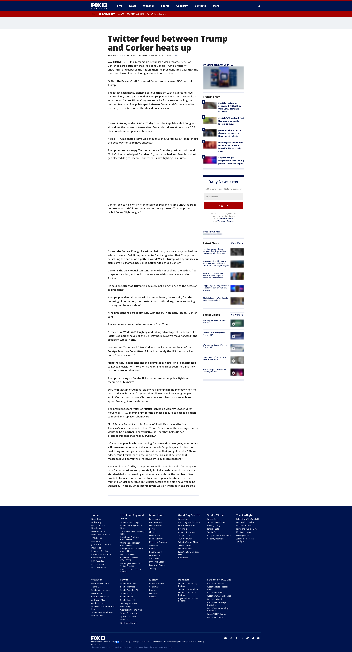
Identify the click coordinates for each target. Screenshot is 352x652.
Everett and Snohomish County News (130, 538)
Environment (154, 555)
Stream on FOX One (219, 579)
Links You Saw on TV (100, 534)
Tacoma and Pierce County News (132, 532)
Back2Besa (183, 557)
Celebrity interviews (215, 538)
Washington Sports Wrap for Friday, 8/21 (215, 346)
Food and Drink (156, 538)
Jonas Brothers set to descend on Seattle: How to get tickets (229, 133)
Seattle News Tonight (130, 522)
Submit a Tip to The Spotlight (245, 539)
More (216, 5)
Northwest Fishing (128, 623)
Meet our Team (98, 531)
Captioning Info (98, 557)
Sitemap (152, 568)
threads (247, 638)
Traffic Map (96, 586)
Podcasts (183, 579)
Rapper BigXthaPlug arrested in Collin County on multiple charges (216, 287)
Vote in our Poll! (211, 231)
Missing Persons (243, 532)
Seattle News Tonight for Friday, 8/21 (214, 333)
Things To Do (184, 535)
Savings (152, 596)
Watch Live (183, 519)
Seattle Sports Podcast (188, 589)
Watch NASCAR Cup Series (219, 595)
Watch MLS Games (215, 617)
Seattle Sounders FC (129, 590)
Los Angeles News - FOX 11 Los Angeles (131, 564)
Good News (154, 558)
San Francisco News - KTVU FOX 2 (130, 558)
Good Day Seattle (189, 515)
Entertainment (155, 535)
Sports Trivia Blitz (128, 616)
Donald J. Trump (130, 55)
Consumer (153, 545)
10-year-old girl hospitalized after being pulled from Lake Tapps (231, 160)
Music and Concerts (158, 542)
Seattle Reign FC (127, 600)
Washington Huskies (129, 603)
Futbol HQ (124, 619)
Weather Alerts (98, 593)
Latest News (211, 243)
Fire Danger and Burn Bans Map (103, 607)
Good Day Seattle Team (189, 522)
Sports (124, 579)
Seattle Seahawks (128, 583)
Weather (96, 579)
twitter (253, 638)
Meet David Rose (243, 525)
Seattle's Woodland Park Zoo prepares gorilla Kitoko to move (231, 121)
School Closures (185, 545)
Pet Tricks (182, 529)
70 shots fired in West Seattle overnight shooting (215, 299)
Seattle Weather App (100, 590)
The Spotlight (244, 515)
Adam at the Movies (187, 532)
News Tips (96, 519)
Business (153, 590)
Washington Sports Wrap (131, 609)
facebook (236, 638)
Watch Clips (212, 519)
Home (95, 515)
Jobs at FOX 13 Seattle (101, 544)
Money (153, 579)
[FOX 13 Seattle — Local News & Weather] (100, 6)
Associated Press (114, 55)
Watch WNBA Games (216, 614)
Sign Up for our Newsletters (98, 526)
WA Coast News (127, 554)
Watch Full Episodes (245, 522)
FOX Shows (96, 541)
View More (237, 243)
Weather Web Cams (100, 583)
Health (152, 548)
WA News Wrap (156, 522)
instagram (231, 638)
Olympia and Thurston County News (130, 544)
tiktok (242, 638)
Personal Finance (156, 583)
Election (152, 532)
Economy (153, 593)
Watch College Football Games (217, 588)
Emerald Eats (213, 529)
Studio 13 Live (215, 515)
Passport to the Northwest (219, 535)
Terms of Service (225, 221)
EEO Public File (97, 564)
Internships (96, 547)
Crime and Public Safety (246, 529)
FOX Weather (97, 615)
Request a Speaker (99, 551)
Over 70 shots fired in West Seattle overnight (214, 358)
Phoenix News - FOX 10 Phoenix (130, 570)
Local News (154, 519)
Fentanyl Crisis (242, 535)
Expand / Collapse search (259, 6)
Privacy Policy (226, 218)
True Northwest (185, 538)
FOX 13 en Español (157, 561)
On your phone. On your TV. (218, 64)
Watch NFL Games (215, 583)
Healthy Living (155, 552)
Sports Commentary (129, 613)
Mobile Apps (96, 522)
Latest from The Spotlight (247, 519)
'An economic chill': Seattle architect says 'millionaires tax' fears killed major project (216, 263)
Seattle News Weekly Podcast (187, 584)
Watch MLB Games (216, 592)
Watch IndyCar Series (216, 599)
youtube (225, 638)
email (258, 638)
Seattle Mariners (127, 586)
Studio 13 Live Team (216, 522)
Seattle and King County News (131, 526)
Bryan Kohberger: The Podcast (188, 599)
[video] (237, 323)
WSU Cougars (126, 606)
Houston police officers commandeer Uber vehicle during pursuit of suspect (214, 251)
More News (156, 515)
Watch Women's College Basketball (218, 609)
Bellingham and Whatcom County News (131, 549)
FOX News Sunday (157, 565)
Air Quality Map (98, 600)
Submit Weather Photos (189, 542)
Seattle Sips (212, 532)
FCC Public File (97, 561)
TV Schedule (96, 538)
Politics (152, 529)
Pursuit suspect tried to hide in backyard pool (215, 370)
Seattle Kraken (126, 596)
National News (155, 525)
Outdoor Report (185, 548)
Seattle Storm (126, 593)
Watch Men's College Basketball (216, 603)
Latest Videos (211, 314)
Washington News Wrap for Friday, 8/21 (215, 321)
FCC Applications (98, 567)
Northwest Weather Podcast (187, 593)
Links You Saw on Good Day (188, 553)
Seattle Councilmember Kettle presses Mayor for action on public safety (213, 275)
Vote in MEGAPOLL (186, 525)
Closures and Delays (100, 596)
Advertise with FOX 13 (101, 554)
